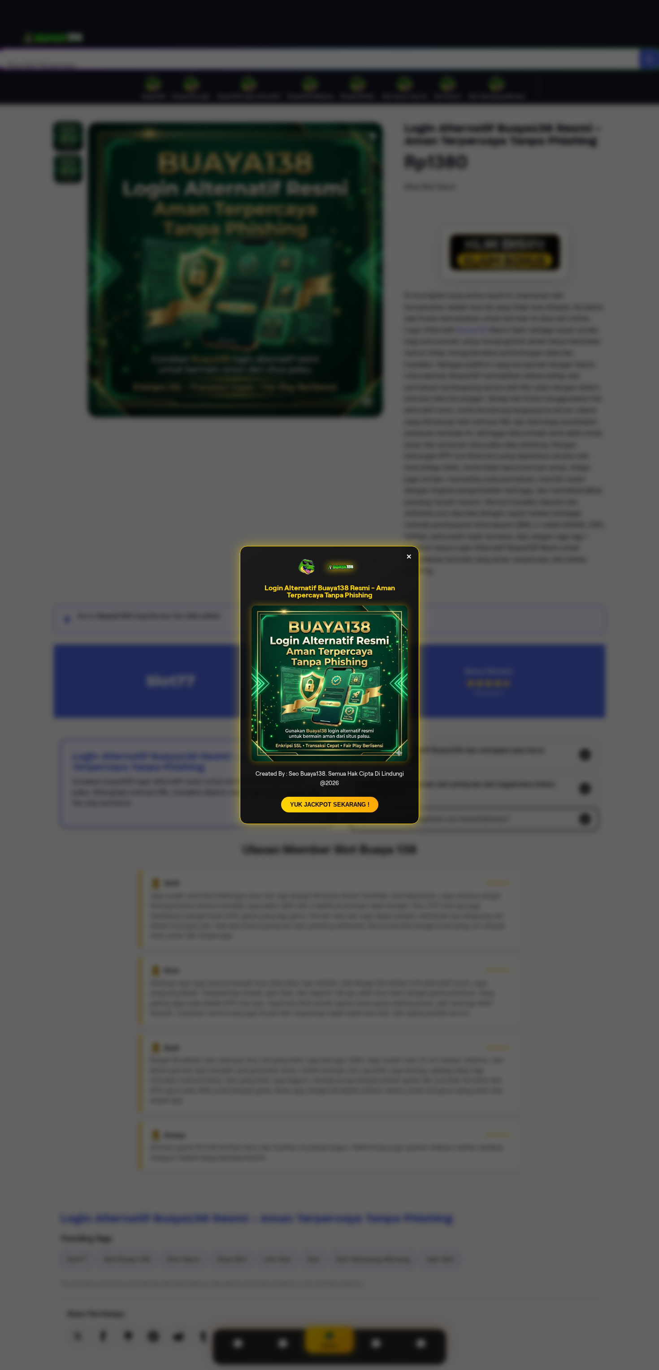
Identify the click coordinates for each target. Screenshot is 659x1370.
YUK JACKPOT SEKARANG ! (329, 804)
